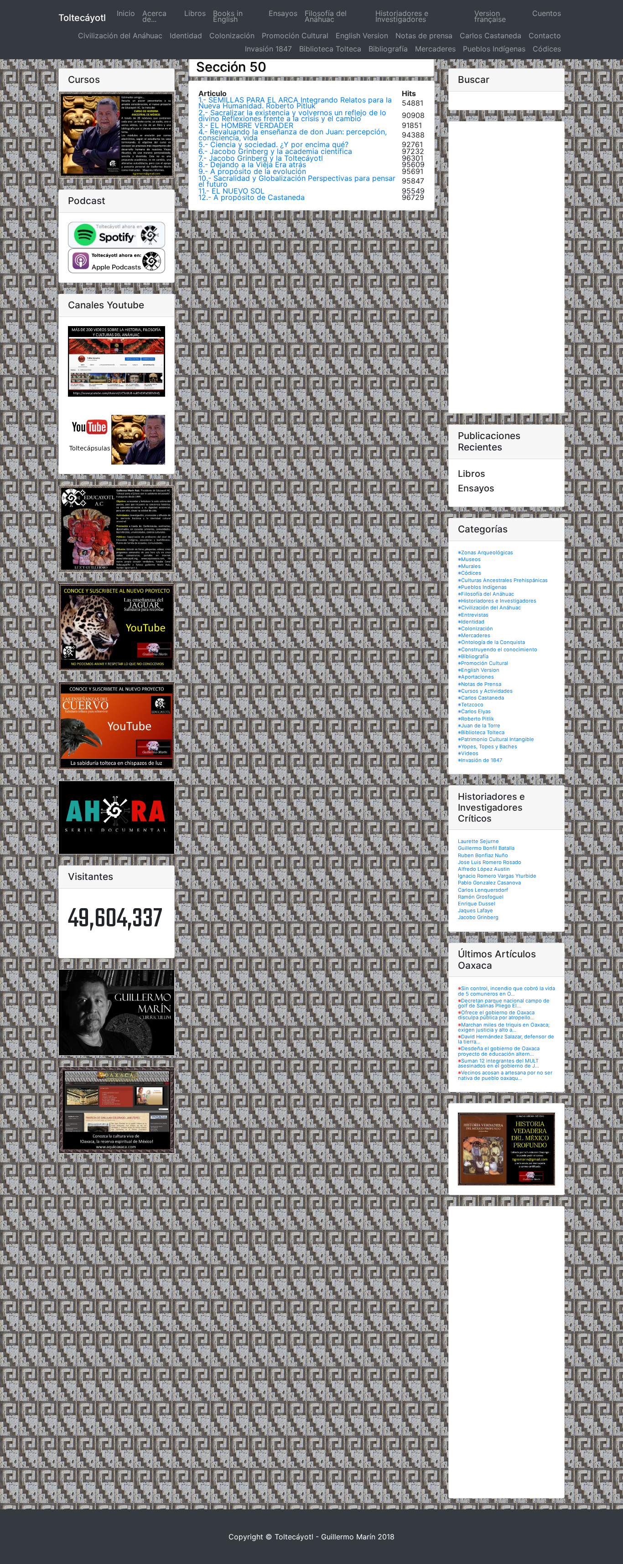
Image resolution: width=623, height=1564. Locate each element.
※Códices (469, 573)
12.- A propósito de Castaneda (251, 197)
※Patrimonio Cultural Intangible (496, 739)
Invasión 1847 (268, 48)
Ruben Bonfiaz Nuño (483, 855)
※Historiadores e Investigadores (497, 601)
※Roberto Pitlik (476, 719)
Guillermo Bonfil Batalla (486, 848)
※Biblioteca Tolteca (481, 732)
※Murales (469, 566)
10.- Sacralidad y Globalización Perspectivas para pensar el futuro (296, 181)
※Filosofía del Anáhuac (486, 594)
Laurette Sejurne (478, 841)
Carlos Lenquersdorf (483, 890)
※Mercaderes (474, 635)
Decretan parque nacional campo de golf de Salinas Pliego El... (504, 1003)
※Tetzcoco (470, 704)
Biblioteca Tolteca (330, 48)
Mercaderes (435, 48)
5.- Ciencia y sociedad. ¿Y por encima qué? (273, 144)
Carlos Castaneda (490, 35)
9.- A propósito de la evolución (252, 171)
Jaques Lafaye (475, 910)
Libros (195, 13)
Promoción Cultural (295, 35)
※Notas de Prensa (479, 684)
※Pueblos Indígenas (482, 587)
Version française (490, 16)
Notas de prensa (423, 35)
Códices (547, 48)
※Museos (469, 559)
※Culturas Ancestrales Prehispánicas (503, 580)
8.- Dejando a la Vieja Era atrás (252, 164)
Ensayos (283, 13)
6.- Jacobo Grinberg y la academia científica (275, 151)
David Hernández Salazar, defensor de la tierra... (506, 1039)
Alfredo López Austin (484, 869)
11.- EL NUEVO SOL (231, 190)
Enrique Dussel (476, 903)
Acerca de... (154, 16)
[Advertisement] (506, 267)
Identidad (186, 35)
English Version (362, 35)
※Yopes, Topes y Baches (487, 746)
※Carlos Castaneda (481, 698)
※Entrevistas (473, 615)
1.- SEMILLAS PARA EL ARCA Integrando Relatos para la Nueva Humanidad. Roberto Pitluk (295, 102)
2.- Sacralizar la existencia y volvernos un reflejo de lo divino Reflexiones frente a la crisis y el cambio (292, 115)
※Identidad (471, 621)
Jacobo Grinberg (478, 917)
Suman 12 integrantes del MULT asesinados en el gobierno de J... (498, 1063)
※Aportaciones (476, 677)
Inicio (128, 13)
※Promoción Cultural (483, 663)
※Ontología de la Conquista (491, 642)
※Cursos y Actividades (485, 691)
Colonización (231, 35)
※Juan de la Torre (479, 725)
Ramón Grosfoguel (481, 897)
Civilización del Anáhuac (120, 35)
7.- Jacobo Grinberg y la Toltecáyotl (260, 158)
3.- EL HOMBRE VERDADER (245, 125)
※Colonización (475, 628)
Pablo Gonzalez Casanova (489, 882)
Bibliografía (388, 48)
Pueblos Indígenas (494, 48)
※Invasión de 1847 (480, 760)
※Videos (468, 753)
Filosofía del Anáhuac (326, 16)
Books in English (228, 16)
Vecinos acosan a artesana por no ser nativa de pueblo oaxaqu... (505, 1075)
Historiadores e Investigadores (401, 16)
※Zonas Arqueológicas (485, 552)
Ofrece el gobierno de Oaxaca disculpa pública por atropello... (496, 1015)
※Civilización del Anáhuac (489, 607)
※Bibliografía (473, 656)
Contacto (545, 35)
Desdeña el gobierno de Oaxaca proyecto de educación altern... (499, 1051)
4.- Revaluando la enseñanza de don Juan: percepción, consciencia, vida (292, 134)
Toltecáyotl (82, 17)
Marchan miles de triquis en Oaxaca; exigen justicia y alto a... (504, 1027)
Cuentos (546, 13)
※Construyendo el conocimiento (497, 649)
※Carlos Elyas (474, 711)
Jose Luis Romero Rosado (489, 862)
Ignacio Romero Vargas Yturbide (497, 876)
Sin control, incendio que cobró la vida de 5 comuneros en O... (506, 991)
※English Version (478, 670)
